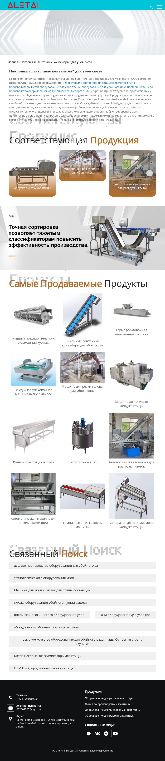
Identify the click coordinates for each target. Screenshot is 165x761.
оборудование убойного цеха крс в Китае (46, 627)
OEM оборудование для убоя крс (125, 615)
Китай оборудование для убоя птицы (55, 87)
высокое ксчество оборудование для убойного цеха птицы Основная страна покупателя (82, 641)
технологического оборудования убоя (44, 578)
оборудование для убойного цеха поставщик (112, 87)
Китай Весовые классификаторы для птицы (47, 656)
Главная (12, 62)
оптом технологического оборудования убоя (49, 615)
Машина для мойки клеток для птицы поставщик (52, 590)
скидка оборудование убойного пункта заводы (50, 602)
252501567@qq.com (28, 709)
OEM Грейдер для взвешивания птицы (44, 668)
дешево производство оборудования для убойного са (56, 565)
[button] (149, 173)
